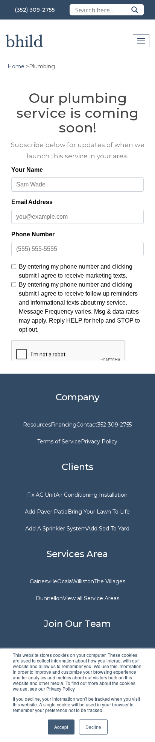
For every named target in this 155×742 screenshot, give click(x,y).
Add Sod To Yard (108, 528)
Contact (86, 424)
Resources (37, 424)
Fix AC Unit (41, 494)
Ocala (64, 581)
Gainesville (43, 581)
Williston (83, 581)
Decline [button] (93, 727)
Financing (63, 424)
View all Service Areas (91, 598)
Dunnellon (49, 598)
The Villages (109, 581)
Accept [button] (61, 727)
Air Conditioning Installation (92, 494)
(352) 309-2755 (35, 9)
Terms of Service (59, 441)
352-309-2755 (114, 424)
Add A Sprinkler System (56, 528)
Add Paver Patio (46, 511)
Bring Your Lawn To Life (99, 511)
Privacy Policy (99, 441)
